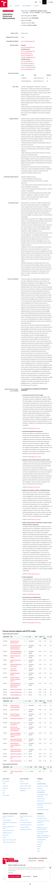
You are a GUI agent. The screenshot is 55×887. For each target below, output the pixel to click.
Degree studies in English (25, 786)
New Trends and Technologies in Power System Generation (15, 728)
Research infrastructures (8, 830)
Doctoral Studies (40, 790)
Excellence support (7, 820)
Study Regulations (41, 792)
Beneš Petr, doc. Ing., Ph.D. (34, 594)
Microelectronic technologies (16, 718)
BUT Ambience (6, 781)
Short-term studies (24, 783)
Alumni (38, 851)
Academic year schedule (42, 786)
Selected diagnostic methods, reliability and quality (15, 745)
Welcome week (40, 801)
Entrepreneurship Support (43, 809)
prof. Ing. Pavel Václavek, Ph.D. (28, 41)
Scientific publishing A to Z (16, 694)
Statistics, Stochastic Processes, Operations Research (15, 679)
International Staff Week (25, 822)
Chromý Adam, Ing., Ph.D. (34, 573)
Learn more (10, 872)
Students (17, 5)
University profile (41, 816)
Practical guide (6, 795)
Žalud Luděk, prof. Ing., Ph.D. (34, 456)
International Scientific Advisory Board (10, 823)
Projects (4, 837)
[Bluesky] (50, 867)
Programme (36, 5)
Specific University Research (9, 842)
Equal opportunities (41, 839)
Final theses (39, 788)
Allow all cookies (14, 876)
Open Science (6, 835)
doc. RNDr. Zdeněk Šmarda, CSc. (28, 57)
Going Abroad (40, 796)
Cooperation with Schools (25, 829)
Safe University (40, 824)
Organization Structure (42, 827)
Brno (4, 793)
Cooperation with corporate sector (26, 816)
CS (44, 2)
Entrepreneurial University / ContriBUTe (43, 821)
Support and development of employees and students (43, 836)
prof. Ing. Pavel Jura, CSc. (26, 53)
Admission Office (41, 798)
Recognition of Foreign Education (44, 803)
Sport (4, 790)
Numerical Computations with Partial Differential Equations (15, 734)
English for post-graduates (16, 689)
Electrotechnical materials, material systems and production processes (16, 647)
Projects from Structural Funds (9, 839)
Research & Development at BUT (8, 816)
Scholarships (40, 805)
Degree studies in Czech (25, 788)
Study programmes (26, 5)
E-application (23, 790)
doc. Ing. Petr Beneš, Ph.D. (27, 55)
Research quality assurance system (9, 827)
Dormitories (5, 786)
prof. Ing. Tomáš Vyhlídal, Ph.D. (28, 69)
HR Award (39, 844)
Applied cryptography (15, 709)
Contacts (39, 846)
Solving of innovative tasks (16, 692)
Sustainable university (42, 818)
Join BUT (22, 781)
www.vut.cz (41, 860)
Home (10, 5)
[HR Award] (30, 884)
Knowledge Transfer (7, 832)
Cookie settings (26, 876)
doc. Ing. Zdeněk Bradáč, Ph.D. (28, 51)
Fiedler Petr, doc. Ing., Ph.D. (34, 519)
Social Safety (40, 807)
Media (38, 848)
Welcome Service (24, 820)
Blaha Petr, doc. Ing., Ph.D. (34, 487)
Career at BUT (40, 833)
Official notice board (41, 829)
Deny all (35, 876)
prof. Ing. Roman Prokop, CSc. (27, 63)
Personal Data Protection (42, 794)
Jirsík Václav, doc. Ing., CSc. (34, 428)
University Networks (24, 827)
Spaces (4, 783)
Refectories (5, 788)
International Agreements (26, 824)
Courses (39, 781)
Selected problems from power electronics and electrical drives (15, 685)
